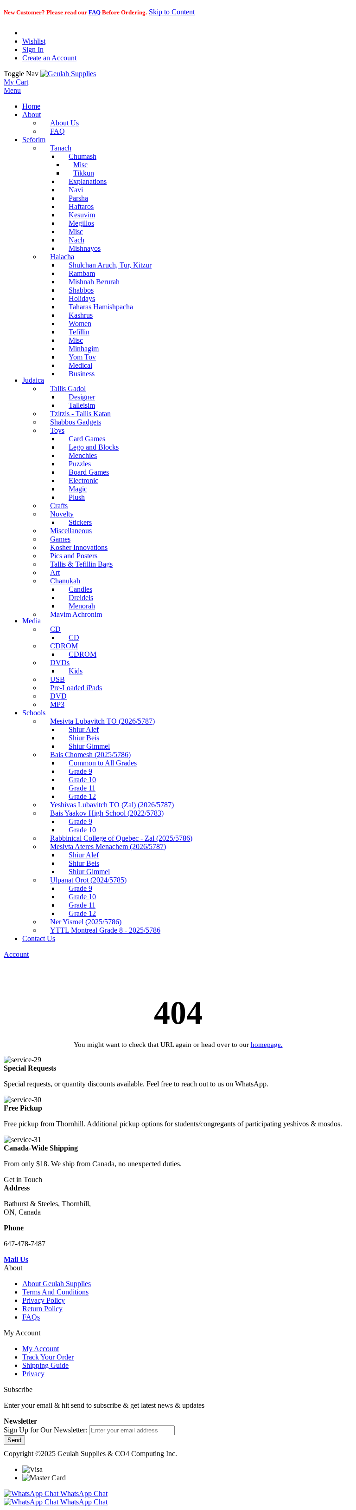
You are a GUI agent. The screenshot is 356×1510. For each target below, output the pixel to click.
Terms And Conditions (55, 1292)
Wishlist (33, 41)
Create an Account (49, 58)
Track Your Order (48, 1357)
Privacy (33, 1374)
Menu (12, 90)
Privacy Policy (43, 1300)
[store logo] (68, 74)
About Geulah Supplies (56, 1284)
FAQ (95, 12)
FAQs (31, 1317)
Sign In (33, 49)
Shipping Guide (45, 1365)
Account (16, 954)
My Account (40, 1349)
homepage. (267, 1044)
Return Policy (42, 1309)
